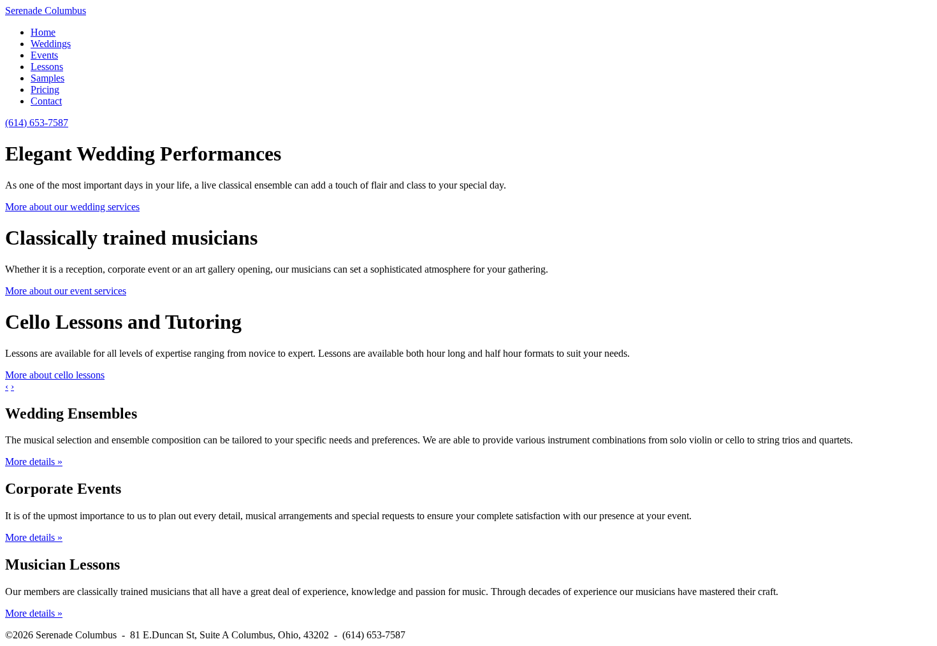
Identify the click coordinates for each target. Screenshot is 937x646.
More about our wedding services (72, 206)
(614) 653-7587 (36, 122)
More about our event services (65, 290)
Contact (46, 101)
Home (43, 32)
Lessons (47, 66)
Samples (47, 78)
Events (44, 55)
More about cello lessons (55, 375)
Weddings (51, 43)
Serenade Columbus (45, 10)
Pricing (45, 89)
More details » (33, 461)
